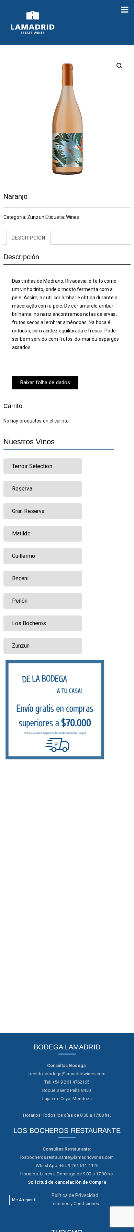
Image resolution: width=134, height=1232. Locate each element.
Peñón (20, 601)
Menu (125, 7)
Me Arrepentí (24, 1199)
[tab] (29, 238)
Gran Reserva (28, 511)
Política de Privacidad (75, 1195)
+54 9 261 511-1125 (78, 1165)
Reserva (22, 488)
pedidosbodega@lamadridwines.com (67, 1073)
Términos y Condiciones (75, 1203)
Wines (72, 217)
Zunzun (35, 217)
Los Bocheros (29, 623)
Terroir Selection (32, 466)
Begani (20, 578)
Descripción (28, 238)
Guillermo (23, 556)
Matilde (21, 533)
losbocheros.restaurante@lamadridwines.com (67, 1157)
